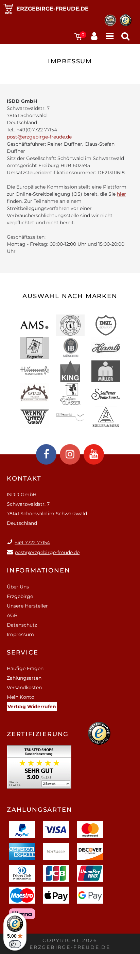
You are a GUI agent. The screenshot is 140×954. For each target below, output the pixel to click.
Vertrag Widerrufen (31, 707)
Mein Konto (20, 697)
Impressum (20, 634)
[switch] (15, 944)
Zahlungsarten (24, 678)
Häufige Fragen (25, 668)
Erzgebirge (20, 596)
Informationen (38, 570)
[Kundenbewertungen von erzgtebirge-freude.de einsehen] (39, 769)
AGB (12, 615)
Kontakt (24, 478)
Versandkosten (24, 687)
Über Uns (18, 587)
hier (121, 194)
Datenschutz (22, 625)
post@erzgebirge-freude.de (39, 137)
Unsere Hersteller (27, 606)
